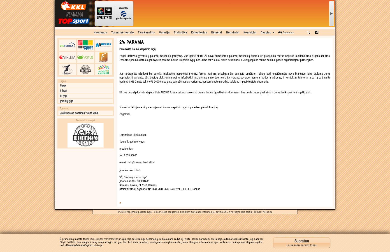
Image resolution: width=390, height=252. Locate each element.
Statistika (180, 32)
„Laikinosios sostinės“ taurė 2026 (79, 113)
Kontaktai (250, 32)
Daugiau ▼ (268, 32)
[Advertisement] (85, 179)
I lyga (63, 85)
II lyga (63, 90)
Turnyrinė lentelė (122, 32)
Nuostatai (232, 32)
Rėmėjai (216, 32)
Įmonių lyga (66, 101)
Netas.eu (267, 211)
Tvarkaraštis (146, 32)
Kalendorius (199, 32)
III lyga (63, 95)
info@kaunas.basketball (141, 162)
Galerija (164, 32)
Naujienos (100, 32)
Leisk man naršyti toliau (301, 242)
